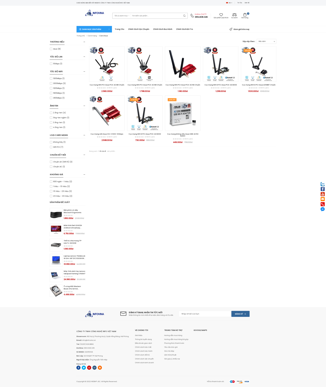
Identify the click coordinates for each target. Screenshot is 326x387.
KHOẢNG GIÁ (56, 174)
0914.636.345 (201, 17)
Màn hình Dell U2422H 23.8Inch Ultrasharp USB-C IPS (73, 227)
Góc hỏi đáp (169, 351)
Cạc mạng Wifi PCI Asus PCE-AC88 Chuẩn (107, 85)
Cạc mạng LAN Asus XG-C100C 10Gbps (107, 134)
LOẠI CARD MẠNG (59, 135)
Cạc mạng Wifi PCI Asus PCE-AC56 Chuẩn (183, 85)
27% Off (134, 100)
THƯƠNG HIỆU (57, 41)
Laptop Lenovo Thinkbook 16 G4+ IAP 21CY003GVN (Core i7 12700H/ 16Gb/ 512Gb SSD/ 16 (74, 259)
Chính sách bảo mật (143, 347)
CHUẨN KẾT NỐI (58, 154)
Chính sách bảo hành (143, 351)
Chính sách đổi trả (184, 29)
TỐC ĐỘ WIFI (56, 71)
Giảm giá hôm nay (241, 29)
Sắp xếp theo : (249, 41)
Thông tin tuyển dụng (143, 339)
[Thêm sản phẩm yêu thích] (104, 78)
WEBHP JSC (95, 381)
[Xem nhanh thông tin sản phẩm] (109, 78)
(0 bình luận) (112, 88)
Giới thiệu (138, 335)
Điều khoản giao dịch (143, 343)
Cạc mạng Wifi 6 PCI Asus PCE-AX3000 (221, 85)
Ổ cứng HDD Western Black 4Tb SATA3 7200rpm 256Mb (72, 288)
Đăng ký (239, 314)
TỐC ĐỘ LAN (56, 56)
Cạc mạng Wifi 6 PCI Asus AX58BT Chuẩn (258, 85)
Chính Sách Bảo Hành (162, 29)
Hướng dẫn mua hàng (173, 335)
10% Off (248, 50)
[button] (94, 29)
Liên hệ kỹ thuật (170, 355)
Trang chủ (119, 29)
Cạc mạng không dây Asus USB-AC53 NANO (182, 135)
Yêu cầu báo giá (171, 347)
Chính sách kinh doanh (144, 362)
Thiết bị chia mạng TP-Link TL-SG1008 (73, 241)
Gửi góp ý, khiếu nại (172, 359)
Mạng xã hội (81, 364)
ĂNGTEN (54, 105)
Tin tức (239, 3)
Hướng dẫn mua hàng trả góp (176, 339)
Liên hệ (247, 3)
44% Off (172, 100)
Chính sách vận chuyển (138, 29)
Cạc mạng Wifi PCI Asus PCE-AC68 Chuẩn (145, 85)
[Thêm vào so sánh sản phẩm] (113, 78)
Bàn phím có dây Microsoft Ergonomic (72, 211)
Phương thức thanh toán (174, 343)
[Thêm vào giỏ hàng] (100, 78)
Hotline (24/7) (201, 14)
